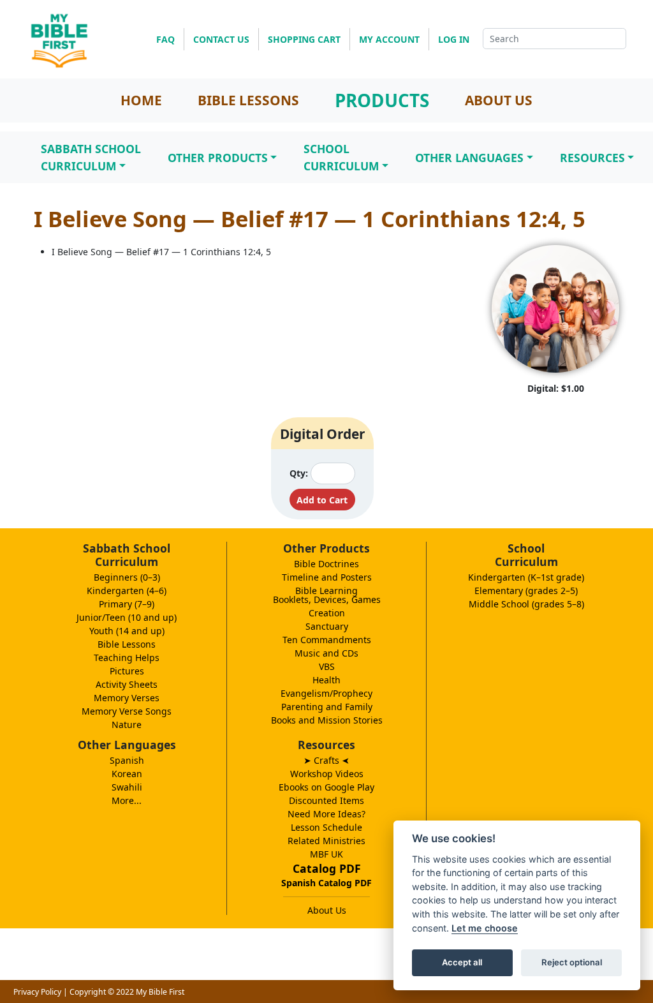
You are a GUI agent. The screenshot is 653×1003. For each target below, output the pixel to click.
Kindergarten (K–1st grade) (526, 577)
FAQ (165, 39)
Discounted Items (326, 800)
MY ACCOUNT (389, 39)
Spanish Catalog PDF (326, 883)
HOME (141, 100)
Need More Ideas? (326, 814)
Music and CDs (326, 653)
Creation (327, 613)
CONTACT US (221, 39)
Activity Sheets (127, 684)
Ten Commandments (326, 640)
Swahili (127, 787)
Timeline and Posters (327, 577)
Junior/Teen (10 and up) (127, 617)
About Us (326, 910)
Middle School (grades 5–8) (526, 604)
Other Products (218, 157)
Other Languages (469, 157)
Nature (127, 724)
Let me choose (484, 928)
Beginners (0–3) (127, 577)
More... (127, 800)
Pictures (127, 671)
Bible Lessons (127, 644)
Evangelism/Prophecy (326, 693)
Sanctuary (326, 626)
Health (326, 680)
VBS (327, 666)
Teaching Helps (126, 657)
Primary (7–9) (126, 604)
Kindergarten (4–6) (126, 590)
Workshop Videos (326, 774)
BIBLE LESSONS (248, 100)
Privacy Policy (37, 991)
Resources (592, 157)
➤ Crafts (326, 760)
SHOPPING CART (304, 39)
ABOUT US (498, 100)
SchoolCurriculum (341, 157)
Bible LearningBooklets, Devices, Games (327, 595)
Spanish (127, 760)
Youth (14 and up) (127, 631)
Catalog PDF (327, 868)
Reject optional (571, 962)
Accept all (462, 962)
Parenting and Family (326, 707)
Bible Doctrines (326, 564)
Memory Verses (126, 698)
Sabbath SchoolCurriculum (91, 157)
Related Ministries (326, 841)
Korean (127, 774)
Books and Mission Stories (327, 720)
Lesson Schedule (326, 827)
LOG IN (453, 39)
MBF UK (326, 854)
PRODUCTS (382, 100)
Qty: (299, 473)
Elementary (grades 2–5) (526, 590)
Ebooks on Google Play (326, 787)
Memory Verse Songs (127, 711)
